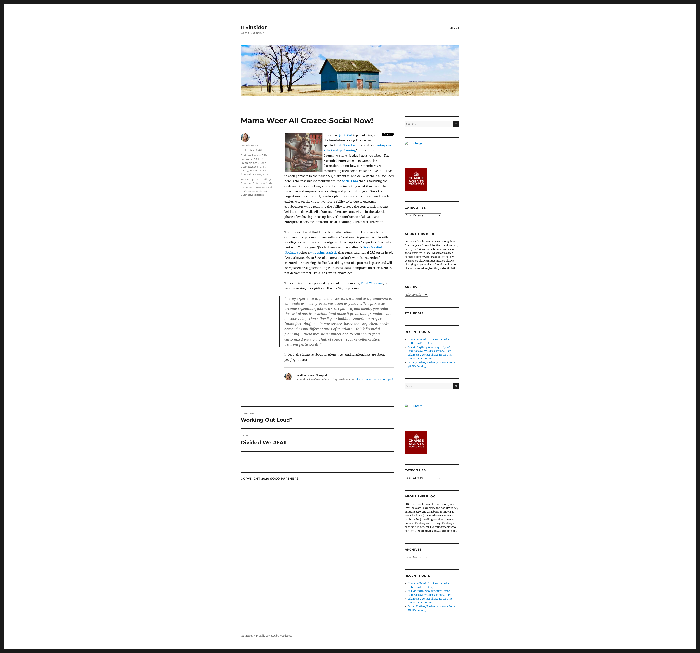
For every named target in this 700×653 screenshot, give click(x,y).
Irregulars (246, 162)
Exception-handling (259, 179)
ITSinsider (254, 27)
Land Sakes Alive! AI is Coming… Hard (429, 351)
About (454, 28)
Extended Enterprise (253, 183)
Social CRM (350, 181)
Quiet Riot (345, 135)
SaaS (256, 162)
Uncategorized (261, 174)
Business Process (251, 155)
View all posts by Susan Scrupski (374, 379)
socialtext (258, 194)
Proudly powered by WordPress (274, 635)
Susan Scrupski (250, 144)
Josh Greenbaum (347, 145)
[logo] (432, 153)
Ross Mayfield (373, 247)
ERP (260, 159)
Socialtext (292, 252)
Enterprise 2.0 (249, 159)
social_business (250, 170)
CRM (264, 155)
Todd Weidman (372, 283)
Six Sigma (253, 190)
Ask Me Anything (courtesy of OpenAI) (430, 347)
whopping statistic (323, 252)
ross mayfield (264, 187)
